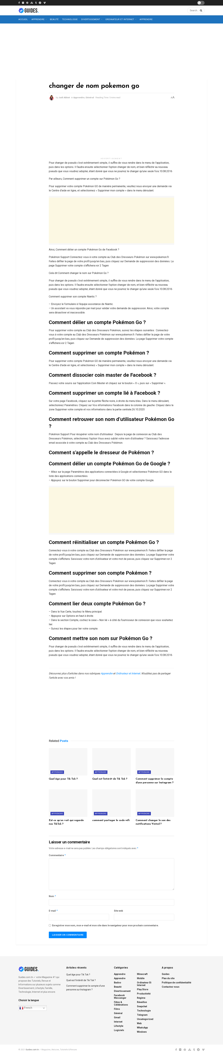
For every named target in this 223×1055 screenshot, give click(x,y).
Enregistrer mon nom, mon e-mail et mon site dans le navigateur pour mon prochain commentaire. (105, 925)
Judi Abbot (64, 97)
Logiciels (119, 1030)
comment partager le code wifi (111, 820)
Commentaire (57, 855)
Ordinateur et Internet (119, 19)
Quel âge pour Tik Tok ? (63, 779)
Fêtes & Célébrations (121, 1003)
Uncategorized (145, 1019)
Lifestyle (118, 1026)
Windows (142, 1032)
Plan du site (168, 978)
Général (90, 97)
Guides (165, 974)
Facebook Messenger (120, 996)
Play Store (142, 989)
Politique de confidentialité (176, 982)
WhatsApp (142, 1027)
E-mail (53, 910)
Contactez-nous (170, 986)
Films (117, 1009)
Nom (52, 896)
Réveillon (142, 1002)
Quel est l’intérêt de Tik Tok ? (109, 779)
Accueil (23, 19)
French (27, 1008)
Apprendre (38, 19)
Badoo (117, 982)
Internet (118, 1021)
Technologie (70, 19)
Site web (118, 910)
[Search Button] (200, 10)
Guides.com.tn (32, 1049)
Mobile (140, 978)
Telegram (142, 1015)
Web (139, 1023)
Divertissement (90, 19)
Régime (141, 998)
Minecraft (142, 974)
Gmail (117, 1017)
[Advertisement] (111, 51)
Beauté (54, 19)
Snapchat (142, 1006)
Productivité (144, 993)
